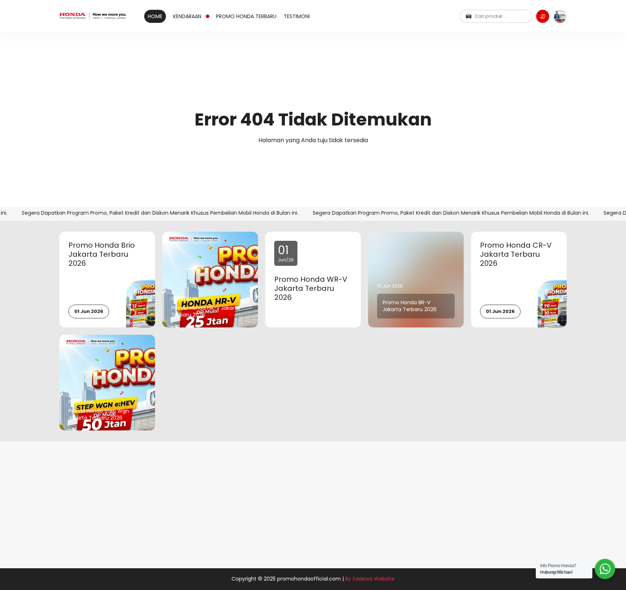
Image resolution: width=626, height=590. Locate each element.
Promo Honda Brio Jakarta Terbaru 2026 (101, 254)
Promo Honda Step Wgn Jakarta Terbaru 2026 (98, 414)
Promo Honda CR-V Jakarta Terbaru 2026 (516, 254)
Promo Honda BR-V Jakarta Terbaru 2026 (410, 306)
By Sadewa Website (370, 578)
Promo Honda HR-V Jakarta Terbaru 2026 (205, 311)
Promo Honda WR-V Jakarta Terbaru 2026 (310, 288)
